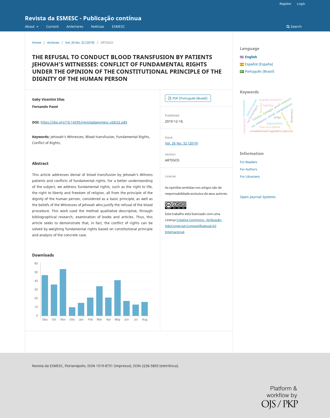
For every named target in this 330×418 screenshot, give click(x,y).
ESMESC (118, 26)
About (30, 26)
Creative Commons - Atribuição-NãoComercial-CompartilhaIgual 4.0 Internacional (193, 226)
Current (52, 26)
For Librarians (250, 176)
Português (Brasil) (259, 71)
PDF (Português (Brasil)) (190, 98)
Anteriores (74, 26)
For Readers (248, 162)
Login (301, 3)
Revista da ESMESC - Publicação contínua (83, 18)
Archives (53, 42)
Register (285, 3)
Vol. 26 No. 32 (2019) (79, 42)
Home (36, 42)
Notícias (97, 26)
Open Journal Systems (258, 197)
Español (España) (259, 64)
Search (296, 26)
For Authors (248, 169)
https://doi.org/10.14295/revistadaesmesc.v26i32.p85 (84, 122)
